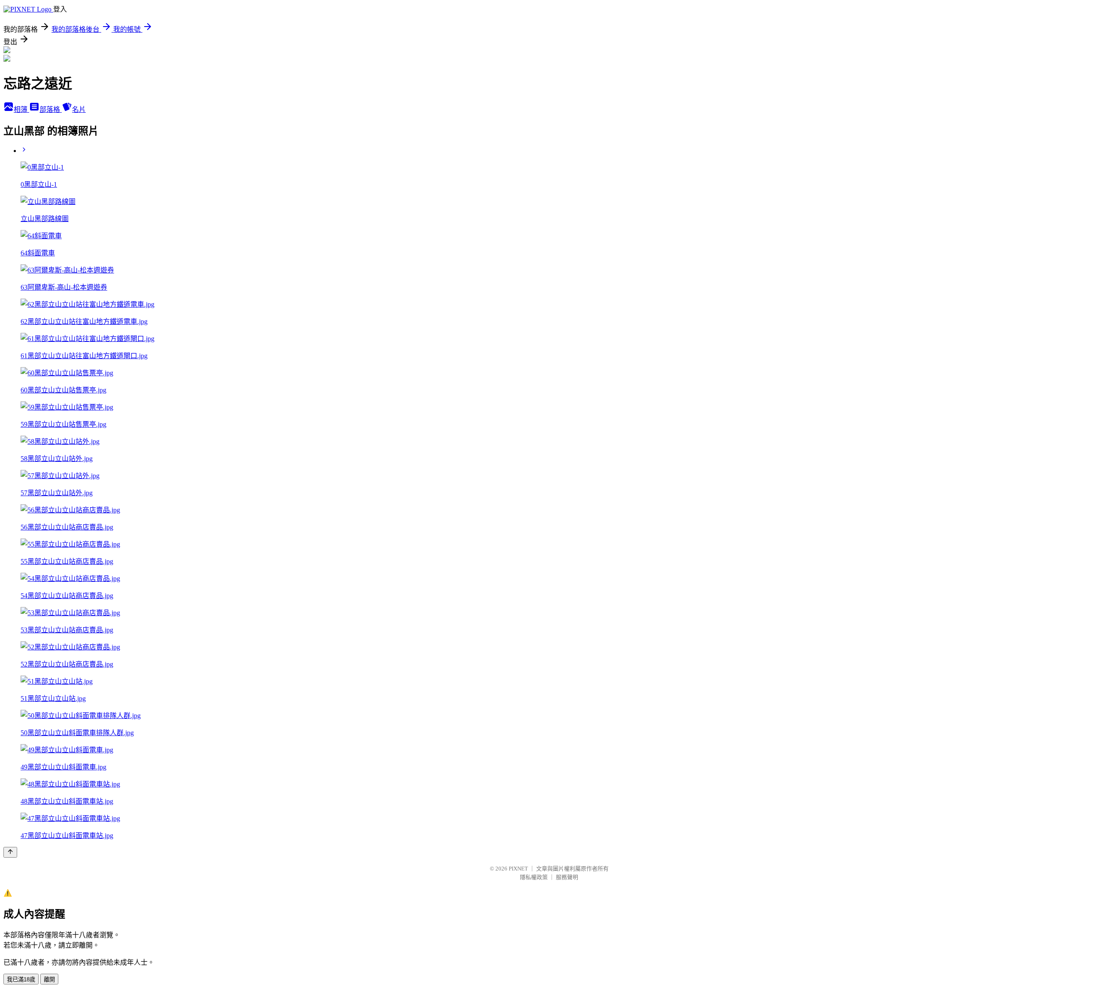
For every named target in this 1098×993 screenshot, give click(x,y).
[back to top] (10, 852)
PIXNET (518, 868)
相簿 (21, 109)
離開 (49, 979)
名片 (79, 109)
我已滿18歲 (21, 979)
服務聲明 (567, 877)
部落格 (50, 109)
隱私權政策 (534, 877)
